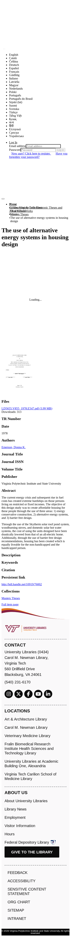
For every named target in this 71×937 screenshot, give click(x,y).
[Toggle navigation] (3, 198)
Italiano (13, 78)
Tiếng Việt (15, 115)
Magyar (13, 85)
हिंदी (11, 125)
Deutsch (14, 64)
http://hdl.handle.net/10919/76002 (22, 584)
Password (15, 149)
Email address (17, 146)
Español (14, 68)
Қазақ (12, 119)
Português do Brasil (21, 98)
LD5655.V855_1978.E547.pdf (27, 408)
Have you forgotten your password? (38, 155)
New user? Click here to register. (31, 153)
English (13, 54)
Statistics (14, 214)
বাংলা (11, 122)
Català (13, 58)
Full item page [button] (10, 604)
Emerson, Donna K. (14, 447)
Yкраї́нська (16, 136)
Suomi (13, 105)
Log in (60, 150)
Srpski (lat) (15, 102)
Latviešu (14, 81)
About (13, 204)
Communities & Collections (25, 207)
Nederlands (16, 88)
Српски (14, 132)
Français (14, 71)
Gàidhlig (14, 75)
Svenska (14, 109)
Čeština (13, 61)
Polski (12, 92)
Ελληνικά (15, 129)
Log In (13, 142)
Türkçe (13, 112)
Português (15, 95)
